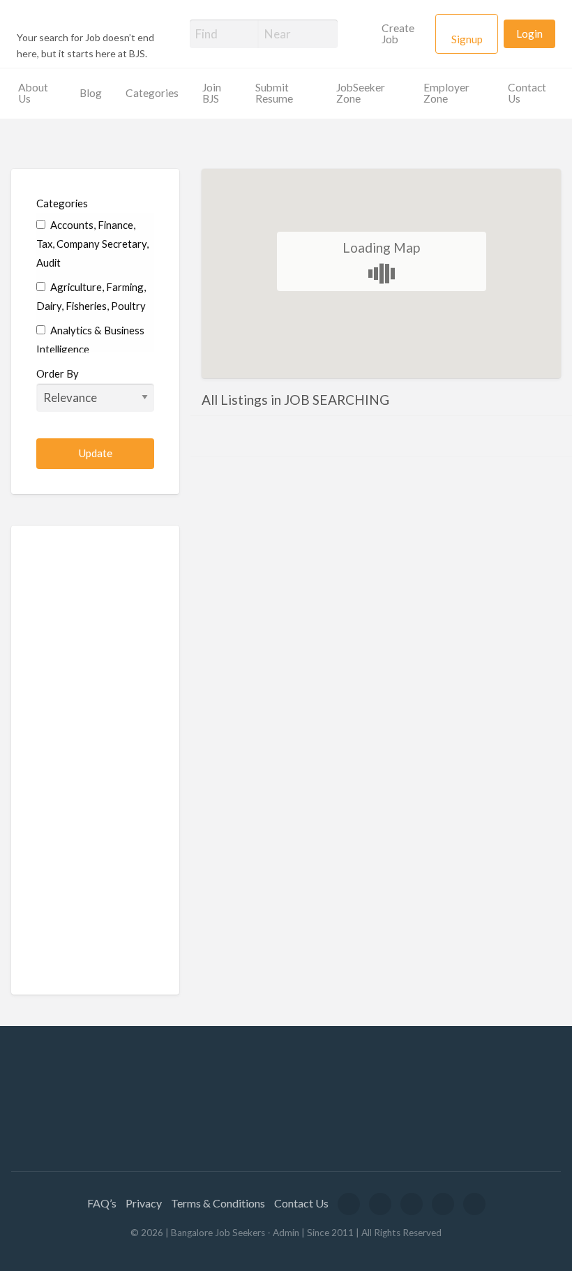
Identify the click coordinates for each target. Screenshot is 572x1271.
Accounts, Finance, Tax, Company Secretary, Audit (92, 243)
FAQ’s (101, 1203)
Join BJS (211, 93)
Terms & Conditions (218, 1203)
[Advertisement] (95, 760)
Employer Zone (446, 93)
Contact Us (527, 93)
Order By (57, 373)
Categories (152, 93)
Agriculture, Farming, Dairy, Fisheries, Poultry (91, 296)
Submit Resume (274, 93)
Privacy (144, 1203)
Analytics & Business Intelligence (90, 339)
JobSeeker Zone (360, 93)
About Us (33, 93)
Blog (91, 93)
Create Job (398, 33)
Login (529, 33)
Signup (467, 39)
